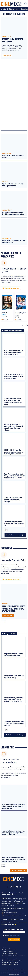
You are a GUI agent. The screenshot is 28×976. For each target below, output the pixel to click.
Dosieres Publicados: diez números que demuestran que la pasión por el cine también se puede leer (13, 833)
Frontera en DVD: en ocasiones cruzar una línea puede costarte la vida (14, 523)
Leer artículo (7, 55)
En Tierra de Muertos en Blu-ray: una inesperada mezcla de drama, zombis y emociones (14, 376)
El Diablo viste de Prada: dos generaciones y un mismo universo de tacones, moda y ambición (14, 452)
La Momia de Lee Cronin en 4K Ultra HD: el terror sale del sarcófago (13, 500)
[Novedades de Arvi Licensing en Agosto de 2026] (14, 25)
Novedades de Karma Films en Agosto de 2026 (13, 156)
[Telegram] (17, 887)
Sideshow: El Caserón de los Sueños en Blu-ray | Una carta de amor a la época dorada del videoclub (13, 427)
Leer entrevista (8, 615)
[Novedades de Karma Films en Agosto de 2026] (14, 142)
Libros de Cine (7, 747)
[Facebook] (7, 887)
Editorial (5, 181)
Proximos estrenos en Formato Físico (11, 255)
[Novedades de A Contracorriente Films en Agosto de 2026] (14, 228)
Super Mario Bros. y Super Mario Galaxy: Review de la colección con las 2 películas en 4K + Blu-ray (14, 476)
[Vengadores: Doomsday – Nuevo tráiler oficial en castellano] (14, 645)
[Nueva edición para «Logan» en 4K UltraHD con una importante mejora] (14, 199)
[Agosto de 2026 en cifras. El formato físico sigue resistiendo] (14, 171)
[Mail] (14, 887)
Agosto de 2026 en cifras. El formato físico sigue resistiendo (13, 185)
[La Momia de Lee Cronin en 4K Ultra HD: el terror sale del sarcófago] (14, 489)
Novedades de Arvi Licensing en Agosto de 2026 (12, 40)
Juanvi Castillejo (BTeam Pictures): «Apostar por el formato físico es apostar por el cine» (13, 609)
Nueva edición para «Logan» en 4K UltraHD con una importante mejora (13, 213)
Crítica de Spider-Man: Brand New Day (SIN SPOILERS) (14, 676)
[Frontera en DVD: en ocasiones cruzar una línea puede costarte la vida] (14, 513)
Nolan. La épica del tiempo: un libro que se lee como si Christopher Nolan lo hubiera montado (13, 806)
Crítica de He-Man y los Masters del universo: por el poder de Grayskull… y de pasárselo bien (13, 699)
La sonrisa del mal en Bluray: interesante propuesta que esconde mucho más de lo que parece (13, 401)
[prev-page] (4, 530)
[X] (20, 887)
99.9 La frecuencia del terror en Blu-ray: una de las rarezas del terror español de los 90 (13, 352)
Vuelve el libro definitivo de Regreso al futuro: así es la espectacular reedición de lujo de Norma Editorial (13, 859)
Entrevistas (6, 548)
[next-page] (6, 530)
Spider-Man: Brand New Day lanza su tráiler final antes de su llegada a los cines (14, 723)
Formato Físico (7, 210)
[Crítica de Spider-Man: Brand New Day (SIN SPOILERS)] (14, 667)
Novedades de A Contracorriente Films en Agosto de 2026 (13, 241)
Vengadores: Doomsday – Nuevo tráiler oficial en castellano (13, 654)
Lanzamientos (6, 36)
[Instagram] (10, 887)
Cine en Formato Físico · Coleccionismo (14, 14)
